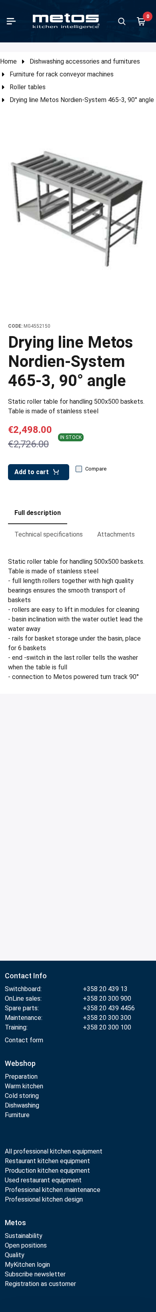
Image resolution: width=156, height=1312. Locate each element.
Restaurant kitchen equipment (48, 1161)
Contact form (24, 1040)
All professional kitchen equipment (53, 1151)
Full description (37, 513)
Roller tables (28, 87)
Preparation (21, 1076)
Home (8, 61)
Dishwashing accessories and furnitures (85, 61)
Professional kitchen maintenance (52, 1190)
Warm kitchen (25, 1086)
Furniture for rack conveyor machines (62, 74)
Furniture (17, 1115)
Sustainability (23, 1236)
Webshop (20, 1063)
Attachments (116, 534)
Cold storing (22, 1096)
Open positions (26, 1245)
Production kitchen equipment (47, 1170)
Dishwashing (22, 1105)
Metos (15, 1222)
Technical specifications (48, 534)
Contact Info (26, 975)
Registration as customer (40, 1284)
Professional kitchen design (44, 1199)
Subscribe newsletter (35, 1274)
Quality (14, 1255)
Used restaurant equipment (43, 1180)
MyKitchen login (27, 1264)
